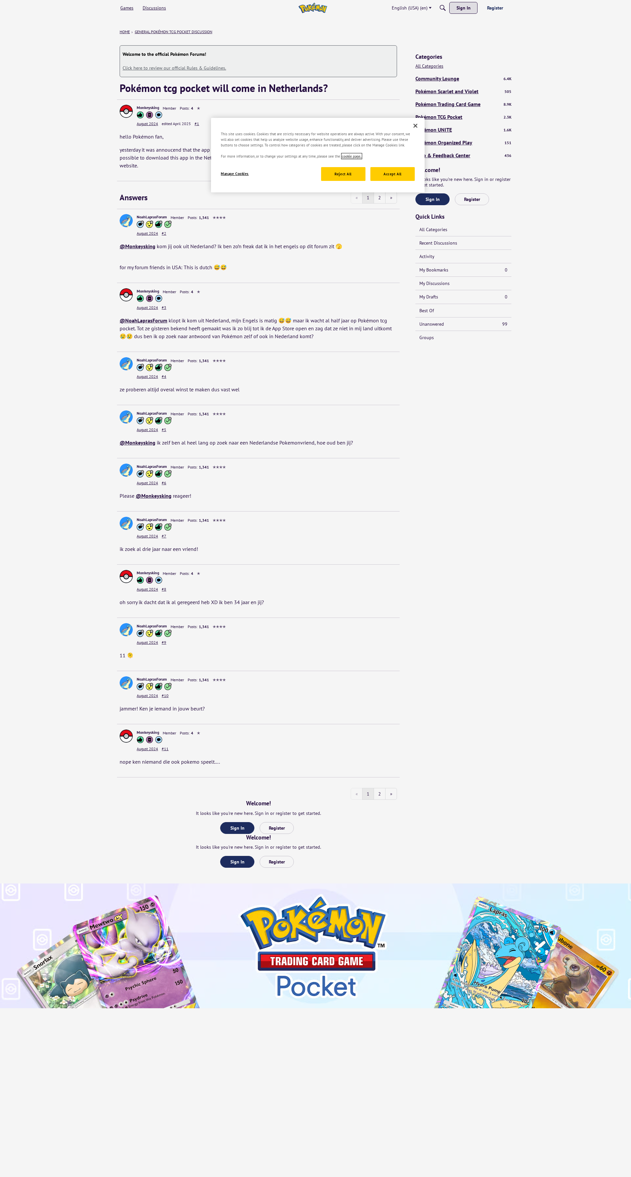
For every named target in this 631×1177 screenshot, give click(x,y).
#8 (164, 589)
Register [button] (277, 828)
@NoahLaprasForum (143, 320)
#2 (164, 233)
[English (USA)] (312, 8)
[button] (126, 111)
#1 (197, 123)
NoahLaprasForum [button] (152, 216)
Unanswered (463, 324)
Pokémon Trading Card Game (463, 104)
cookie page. (352, 156)
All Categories (429, 66)
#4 (164, 376)
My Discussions (434, 283)
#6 (164, 482)
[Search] (443, 8)
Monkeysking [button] (148, 107)
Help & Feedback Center (463, 155)
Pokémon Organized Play (463, 142)
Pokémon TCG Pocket (463, 117)
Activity (426, 256)
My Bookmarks (463, 270)
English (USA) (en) (410, 8)
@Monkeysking (137, 246)
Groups (426, 337)
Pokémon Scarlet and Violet (463, 91)
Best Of (426, 311)
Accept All (393, 173)
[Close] (415, 126)
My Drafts (463, 297)
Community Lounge (463, 78)
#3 (164, 307)
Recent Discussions (438, 243)
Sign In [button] (237, 828)
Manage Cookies (235, 173)
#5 (164, 429)
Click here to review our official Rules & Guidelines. (174, 68)
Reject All (343, 173)
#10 (165, 695)
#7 (164, 536)
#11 (165, 748)
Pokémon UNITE (463, 129)
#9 (164, 642)
